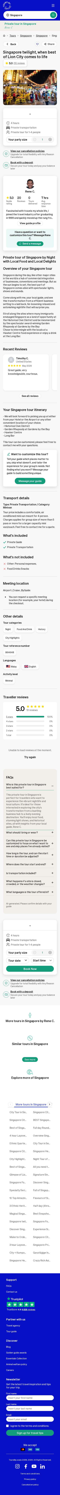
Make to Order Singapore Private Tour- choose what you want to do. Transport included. (19, 1237)
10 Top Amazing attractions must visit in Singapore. (19, 1198)
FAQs (9, 1285)
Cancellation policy (30, 1484)
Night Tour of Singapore (42, 1159)
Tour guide (11, 1331)
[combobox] (42, 960)
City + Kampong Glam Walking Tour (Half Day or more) (19, 1252)
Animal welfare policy (16, 1364)
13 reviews (32, 710)
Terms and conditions (30, 1473)
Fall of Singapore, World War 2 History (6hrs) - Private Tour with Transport (42, 1190)
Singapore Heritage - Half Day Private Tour (42, 1151)
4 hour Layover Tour (19, 1135)
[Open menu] (53, 5)
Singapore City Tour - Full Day (42, 1112)
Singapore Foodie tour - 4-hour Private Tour (19, 1182)
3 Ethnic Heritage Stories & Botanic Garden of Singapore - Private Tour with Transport (19, 1205)
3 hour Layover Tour (19, 1244)
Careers (10, 1370)
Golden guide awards (16, 1352)
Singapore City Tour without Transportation (42, 1237)
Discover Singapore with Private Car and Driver (42, 1182)
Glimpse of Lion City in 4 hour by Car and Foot (19, 1174)
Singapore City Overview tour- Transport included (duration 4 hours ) (19, 1120)
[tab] (31, 1104)
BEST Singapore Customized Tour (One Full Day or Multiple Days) (42, 1120)
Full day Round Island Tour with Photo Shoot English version (42, 1127)
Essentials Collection (16, 1358)
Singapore (26, 35)
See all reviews (30, 396)
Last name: (11, 1404)
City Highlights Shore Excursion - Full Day (19, 1159)
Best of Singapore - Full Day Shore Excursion (19, 1127)
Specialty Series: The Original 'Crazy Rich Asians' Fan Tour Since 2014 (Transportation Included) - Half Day (19, 1190)
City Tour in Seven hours (42, 1143)
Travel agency (13, 1325)
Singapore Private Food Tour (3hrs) (42, 1244)
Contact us (11, 1291)
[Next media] (52, 87)
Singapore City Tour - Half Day (19, 1151)
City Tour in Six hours (19, 1112)
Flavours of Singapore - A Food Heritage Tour (42, 1198)
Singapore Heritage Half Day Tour (19, 1260)
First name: (11, 1393)
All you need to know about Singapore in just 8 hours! (42, 1166)
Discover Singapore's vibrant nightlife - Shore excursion (19, 1229)
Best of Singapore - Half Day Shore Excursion (19, 1166)
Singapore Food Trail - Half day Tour (42, 1221)
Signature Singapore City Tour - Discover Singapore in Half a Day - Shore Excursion (42, 1174)
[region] (30, 373)
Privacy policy (30, 1479)
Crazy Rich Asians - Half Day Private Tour (42, 1260)
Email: (9, 1414)
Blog (8, 1346)
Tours (13, 35)
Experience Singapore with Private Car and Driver (42, 1229)
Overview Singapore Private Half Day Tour (42, 1135)
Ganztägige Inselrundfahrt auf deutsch (42, 1252)
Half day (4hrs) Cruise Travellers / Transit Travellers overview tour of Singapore (42, 1205)
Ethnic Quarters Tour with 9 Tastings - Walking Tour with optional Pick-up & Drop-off (19, 1143)
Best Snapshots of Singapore (42, 1213)
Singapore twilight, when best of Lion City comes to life (19, 1221)
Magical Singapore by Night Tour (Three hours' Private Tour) (19, 1213)
